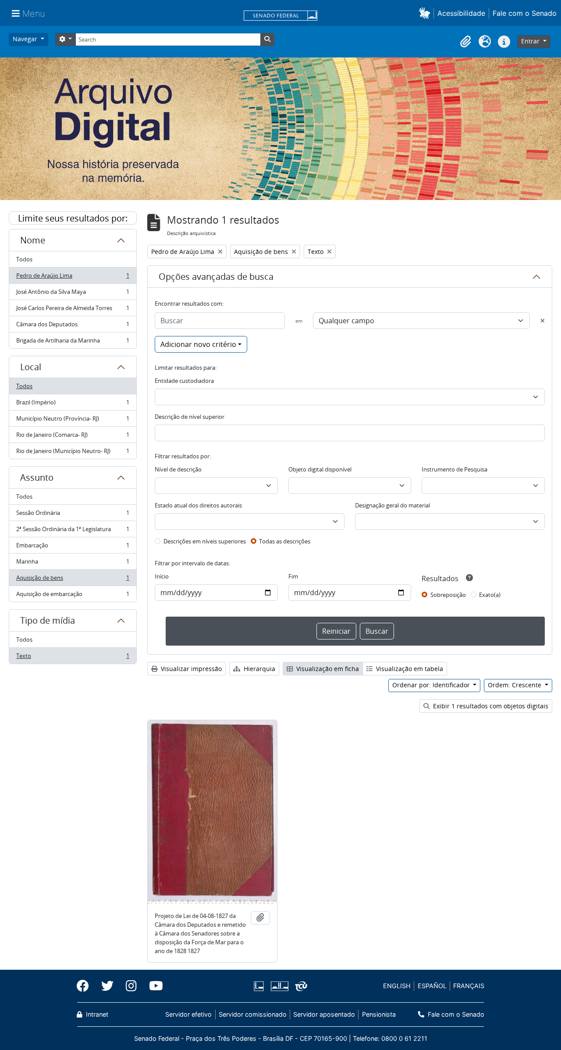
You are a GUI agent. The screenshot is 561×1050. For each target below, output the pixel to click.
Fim (293, 576)
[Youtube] (153, 986)
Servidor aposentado (324, 1014)
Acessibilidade (461, 13)
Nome (32, 240)
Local (30, 367)
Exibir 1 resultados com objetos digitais (489, 706)
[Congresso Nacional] (279, 986)
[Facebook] (86, 986)
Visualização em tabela (408, 668)
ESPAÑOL (432, 985)
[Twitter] (107, 986)
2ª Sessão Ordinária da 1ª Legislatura (72, 531)
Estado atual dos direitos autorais (198, 505)
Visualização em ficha (327, 668)
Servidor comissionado (253, 1014)
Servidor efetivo (188, 1014)
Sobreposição (448, 595)
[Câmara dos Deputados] (260, 986)
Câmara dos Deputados (72, 326)
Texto (72, 658)
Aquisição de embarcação (72, 596)
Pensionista (378, 1014)
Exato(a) (490, 595)
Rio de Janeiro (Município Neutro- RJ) (72, 453)
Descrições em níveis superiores (204, 541)
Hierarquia (258, 668)
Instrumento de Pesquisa (454, 469)
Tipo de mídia (47, 620)
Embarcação (72, 547)
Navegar (26, 39)
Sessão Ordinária (72, 515)
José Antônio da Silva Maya (72, 294)
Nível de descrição (178, 469)
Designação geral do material (392, 505)
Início (162, 576)
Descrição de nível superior (189, 417)
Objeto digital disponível (320, 469)
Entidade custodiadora (184, 381)
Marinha (72, 563)
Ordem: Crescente (515, 685)
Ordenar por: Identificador (432, 685)
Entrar (531, 41)
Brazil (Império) (72, 404)
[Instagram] (131, 986)
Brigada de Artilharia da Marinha (72, 342)
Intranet (96, 1014)
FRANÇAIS (468, 985)
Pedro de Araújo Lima (72, 277)
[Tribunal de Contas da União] (299, 986)
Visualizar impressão (190, 668)
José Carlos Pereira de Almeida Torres (72, 310)
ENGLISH (397, 985)
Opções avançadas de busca (216, 276)
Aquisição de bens (72, 580)
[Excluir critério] (542, 320)
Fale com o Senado (525, 13)
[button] (426, 13)
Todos (24, 259)
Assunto (36, 477)
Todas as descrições (284, 541)
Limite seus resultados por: (73, 218)
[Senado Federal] (280, 16)
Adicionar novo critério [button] (198, 344)
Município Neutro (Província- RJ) (72, 420)
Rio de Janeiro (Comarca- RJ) (72, 437)
